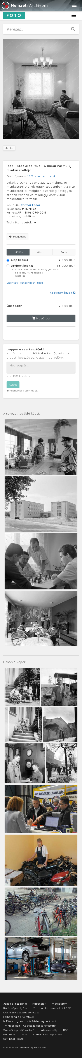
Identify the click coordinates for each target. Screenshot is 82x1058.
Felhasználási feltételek (19, 1016)
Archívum (29, 5)
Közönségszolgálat (15, 1008)
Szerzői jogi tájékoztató (18, 1030)
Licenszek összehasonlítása (25, 282)
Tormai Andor (30, 205)
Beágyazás (19, 236)
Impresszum (59, 1003)
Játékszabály (49, 1030)
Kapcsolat (38, 1003)
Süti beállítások (13, 1038)
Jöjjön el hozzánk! (15, 1003)
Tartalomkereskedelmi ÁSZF (52, 1008)
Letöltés (18, 252)
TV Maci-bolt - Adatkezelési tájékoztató (29, 1025)
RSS (65, 1030)
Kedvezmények (61, 292)
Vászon (41, 252)
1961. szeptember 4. (42, 176)
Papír (64, 252)
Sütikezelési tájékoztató (48, 1034)
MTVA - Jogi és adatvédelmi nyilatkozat (29, 1021)
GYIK (24, 1034)
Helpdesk (9, 1034)
